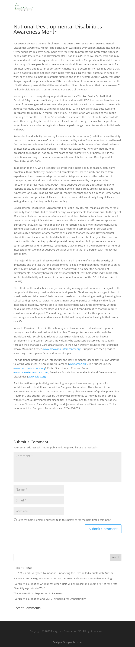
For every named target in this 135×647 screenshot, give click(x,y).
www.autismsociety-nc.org (29, 368)
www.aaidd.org (37, 376)
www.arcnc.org (77, 364)
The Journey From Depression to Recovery (38, 593)
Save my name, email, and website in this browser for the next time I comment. (64, 519)
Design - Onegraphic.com (67, 642)
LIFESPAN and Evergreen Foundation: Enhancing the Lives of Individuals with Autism (63, 573)
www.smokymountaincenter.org (62, 349)
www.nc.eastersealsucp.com (31, 372)
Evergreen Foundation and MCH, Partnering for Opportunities (50, 598)
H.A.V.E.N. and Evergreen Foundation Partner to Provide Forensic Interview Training (63, 578)
